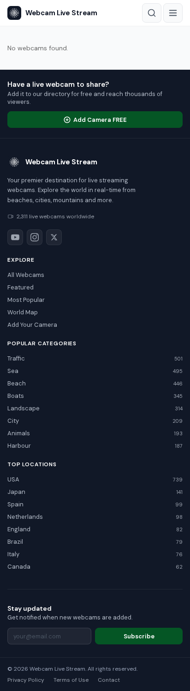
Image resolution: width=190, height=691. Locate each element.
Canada (95, 567)
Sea (95, 371)
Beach (95, 383)
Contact (109, 680)
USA (95, 479)
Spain (95, 504)
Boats (95, 396)
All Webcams (25, 275)
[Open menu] (173, 13)
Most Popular (26, 300)
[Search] (151, 13)
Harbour (95, 446)
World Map (22, 312)
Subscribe (139, 636)
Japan (95, 492)
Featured (20, 287)
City (95, 421)
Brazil (95, 542)
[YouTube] (15, 237)
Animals (95, 433)
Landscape (95, 408)
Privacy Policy (25, 680)
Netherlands (95, 517)
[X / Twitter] (54, 237)
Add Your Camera (32, 325)
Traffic (95, 358)
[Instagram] (34, 237)
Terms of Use (71, 680)
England (95, 529)
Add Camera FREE (100, 120)
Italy (95, 554)
